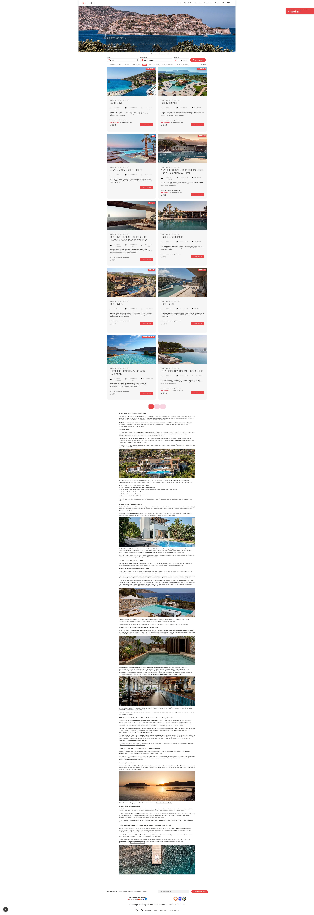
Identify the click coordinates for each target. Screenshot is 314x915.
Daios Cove (153, 432)
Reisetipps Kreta (112, 49)
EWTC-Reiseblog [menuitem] (174, 910)
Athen (120, 64)
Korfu (133, 64)
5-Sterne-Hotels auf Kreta (175, 565)
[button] (109, 81)
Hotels (179, 3)
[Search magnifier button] (223, 3)
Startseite (146, 54)
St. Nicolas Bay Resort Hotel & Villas (178, 624)
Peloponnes (171, 64)
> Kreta (168, 54)
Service (217, 3)
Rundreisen (198, 3)
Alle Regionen (112, 64)
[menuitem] (198, 64)
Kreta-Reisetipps (156, 836)
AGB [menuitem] (155, 910)
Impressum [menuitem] (148, 910)
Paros (163, 64)
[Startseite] (88, 3)
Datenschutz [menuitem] (162, 910)
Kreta (144, 64)
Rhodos (178, 64)
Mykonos (156, 64)
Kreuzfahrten (208, 3)
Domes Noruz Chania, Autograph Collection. (132, 745)
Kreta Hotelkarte (123, 49)
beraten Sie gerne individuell (168, 841)
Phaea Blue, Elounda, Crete (164, 803)
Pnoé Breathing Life (128, 714)
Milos (150, 64)
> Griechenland (160, 54)
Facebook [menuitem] (136, 910)
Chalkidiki (127, 64)
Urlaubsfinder (188, 3)
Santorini (185, 64)
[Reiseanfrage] (226, 3)
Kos (139, 64)
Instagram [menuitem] (141, 910)
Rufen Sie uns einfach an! (137, 843)
